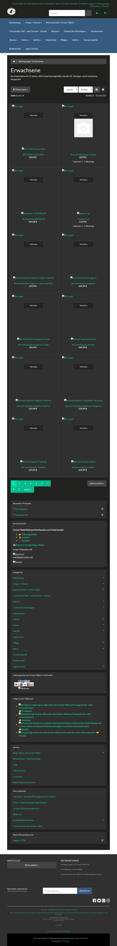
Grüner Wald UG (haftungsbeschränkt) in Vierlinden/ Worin (36, 4)
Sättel (75, 40)
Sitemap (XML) (58, 925)
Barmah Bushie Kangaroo (83, 283)
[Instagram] (108, 900)
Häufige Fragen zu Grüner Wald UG (75, 864)
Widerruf (17, 814)
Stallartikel (51, 40)
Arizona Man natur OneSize (83, 154)
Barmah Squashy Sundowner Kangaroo (83, 406)
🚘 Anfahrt (24, 537)
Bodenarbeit (15, 48)
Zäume (12, 40)
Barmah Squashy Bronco (83, 344)
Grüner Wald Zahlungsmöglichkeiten (30, 802)
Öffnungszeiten (103, 4)
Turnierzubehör (91, 40)
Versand (68, 931)
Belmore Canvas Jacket (83, 467)
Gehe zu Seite (96, 483)
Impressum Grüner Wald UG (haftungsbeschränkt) (81, 874)
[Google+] (103, 900)
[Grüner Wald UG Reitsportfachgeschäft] (23, 11)
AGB (15, 764)
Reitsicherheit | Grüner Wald (59, 22)
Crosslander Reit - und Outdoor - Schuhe (28, 31)
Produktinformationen (23, 820)
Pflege (63, 40)
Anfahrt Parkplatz (87, 4)
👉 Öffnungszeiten (28, 534)
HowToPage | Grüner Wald (71, 869)
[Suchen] (88, 13)
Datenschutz (19, 770)
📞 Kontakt (24, 540)
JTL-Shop (65, 941)
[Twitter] (99, 900)
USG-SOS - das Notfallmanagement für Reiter (34, 796)
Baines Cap (83, 219)
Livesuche (17, 776)
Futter (24, 40)
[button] (96, 90)
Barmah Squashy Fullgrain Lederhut (33, 406)
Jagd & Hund (31, 48)
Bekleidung (14, 22)
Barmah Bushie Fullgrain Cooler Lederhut (33, 283)
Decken (54, 31)
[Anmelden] (98, 13)
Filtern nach (21, 89)
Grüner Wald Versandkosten (26, 808)
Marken (106, 6)
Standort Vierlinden (70, 4)
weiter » (28, 489)
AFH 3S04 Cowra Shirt (33, 154)
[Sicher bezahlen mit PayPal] (23, 683)
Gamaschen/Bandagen (74, 31)
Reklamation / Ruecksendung (26, 758)
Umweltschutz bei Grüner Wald (27, 826)
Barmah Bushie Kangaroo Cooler (33, 344)
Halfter (36, 40)
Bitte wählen (31, 865)
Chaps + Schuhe (33, 22)
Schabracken (97, 31)
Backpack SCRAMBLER (33, 219)
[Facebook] (94, 900)
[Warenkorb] (106, 13)
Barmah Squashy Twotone (33, 467)
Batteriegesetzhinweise (24, 782)
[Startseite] (14, 61)
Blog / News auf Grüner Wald (26, 753)
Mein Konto (96, 6)
